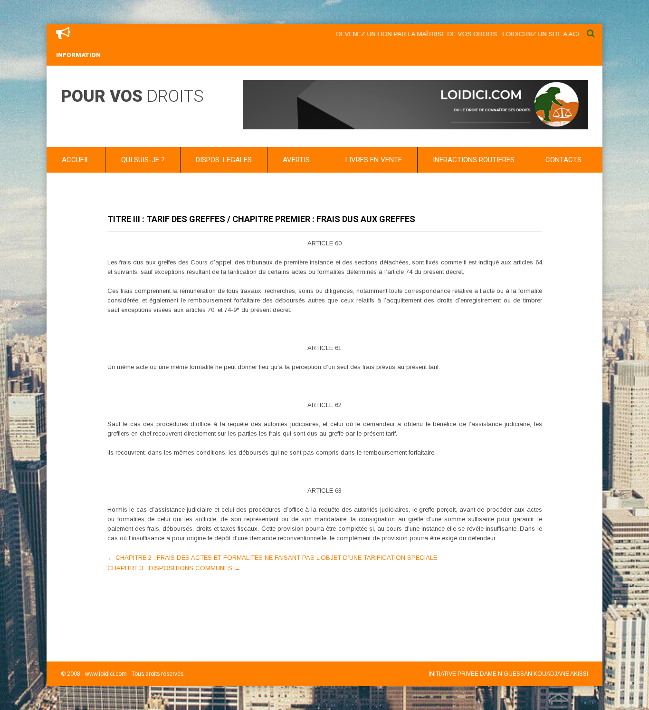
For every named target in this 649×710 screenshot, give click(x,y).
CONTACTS (563, 160)
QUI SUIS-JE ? (143, 160)
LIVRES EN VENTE (373, 160)
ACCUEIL (76, 160)
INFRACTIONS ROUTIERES (474, 160)
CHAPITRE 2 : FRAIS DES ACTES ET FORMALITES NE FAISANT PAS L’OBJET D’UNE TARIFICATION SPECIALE (272, 557)
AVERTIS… (298, 160)
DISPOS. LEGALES (224, 160)
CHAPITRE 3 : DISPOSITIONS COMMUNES (173, 568)
